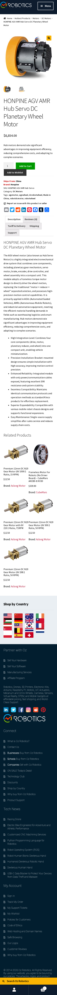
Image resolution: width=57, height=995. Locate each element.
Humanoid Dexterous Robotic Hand (25, 861)
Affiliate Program (16, 678)
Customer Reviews (17, 949)
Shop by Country (16, 788)
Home (9, 18)
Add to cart (25, 165)
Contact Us (13, 747)
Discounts (12, 782)
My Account (14, 990)
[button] (49, 38)
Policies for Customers (19, 919)
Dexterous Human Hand (19, 867)
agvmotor (13, 195)
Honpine (15, 184)
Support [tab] (12, 232)
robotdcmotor (17, 198)
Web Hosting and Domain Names (24, 931)
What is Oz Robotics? (18, 741)
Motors (36, 18)
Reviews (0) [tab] (31, 219)
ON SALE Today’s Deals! (19, 770)
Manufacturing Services (19, 672)
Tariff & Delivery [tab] (16, 225)
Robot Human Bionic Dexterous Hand (26, 855)
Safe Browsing (14, 937)
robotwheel (30, 198)
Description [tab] (14, 219)
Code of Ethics (14, 925)
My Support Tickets (17, 907)
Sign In (11, 895)
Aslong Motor (18, 485)
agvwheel (23, 195)
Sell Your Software (16, 666)
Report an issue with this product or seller (27, 203)
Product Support (15, 800)
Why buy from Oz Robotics (21, 794)
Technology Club (16, 776)
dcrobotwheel (35, 195)
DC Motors (46, 18)
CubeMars (41, 492)
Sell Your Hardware (16, 660)
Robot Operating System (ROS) (23, 849)
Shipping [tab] (34, 225)
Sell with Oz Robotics (24, 764)
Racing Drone (14, 819)
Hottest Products (22, 18)
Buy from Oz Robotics (25, 753)
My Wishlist (13, 913)
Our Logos (12, 943)
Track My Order (15, 901)
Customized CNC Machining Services (26, 834)
